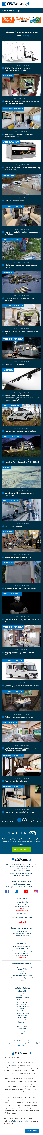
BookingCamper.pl (22, 955)
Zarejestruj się (21, 904)
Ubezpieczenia (21, 922)
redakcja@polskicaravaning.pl (24, 873)
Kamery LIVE (22, 973)
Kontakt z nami (22, 913)
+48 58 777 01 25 (24, 871)
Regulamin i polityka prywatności (22, 917)
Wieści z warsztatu (22, 1020)
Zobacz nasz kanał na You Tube (22, 976)
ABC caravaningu (22, 1002)
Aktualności (22, 991)
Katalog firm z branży (22, 953)
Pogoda (22, 971)
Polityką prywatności (20, 1121)
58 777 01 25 (22, 869)
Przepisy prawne (22, 1015)
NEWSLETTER (17, 833)
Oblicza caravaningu (22, 1004)
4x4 (22, 1024)
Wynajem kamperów (22, 1006)
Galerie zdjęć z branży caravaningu (22, 967)
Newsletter (22, 920)
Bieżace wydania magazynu (22, 933)
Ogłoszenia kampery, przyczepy (22, 951)
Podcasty (22, 1031)
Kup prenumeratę (22, 931)
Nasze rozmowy (22, 1026)
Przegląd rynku (22, 1011)
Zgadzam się (32, 1131)
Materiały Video (22, 969)
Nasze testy (22, 1022)
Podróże (22, 1009)
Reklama (22, 909)
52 (34, 820)
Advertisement (22, 911)
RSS (22, 915)
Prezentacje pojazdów (22, 1013)
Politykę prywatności (12, 1065)
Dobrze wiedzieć (22, 1017)
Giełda (22, 980)
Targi (21, 1033)
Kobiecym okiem (22, 1000)
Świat (22, 995)
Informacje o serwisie (22, 906)
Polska (22, 993)
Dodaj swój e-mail (21, 849)
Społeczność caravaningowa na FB (22, 978)
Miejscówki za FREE (22, 949)
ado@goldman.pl (24, 875)
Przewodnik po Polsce (22, 998)
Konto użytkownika (22, 902)
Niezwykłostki (21, 1029)
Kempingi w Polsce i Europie (22, 946)
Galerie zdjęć (11, 10)
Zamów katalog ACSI (22, 936)
